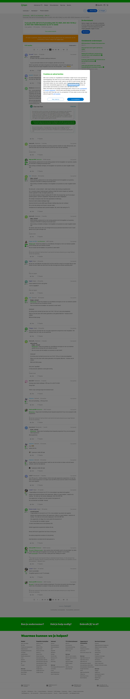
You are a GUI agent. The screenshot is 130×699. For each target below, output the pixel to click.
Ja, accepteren (75, 99)
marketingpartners (73, 85)
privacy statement (50, 90)
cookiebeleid (83, 88)
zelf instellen (56, 94)
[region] (65, 86)
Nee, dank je (55, 99)
